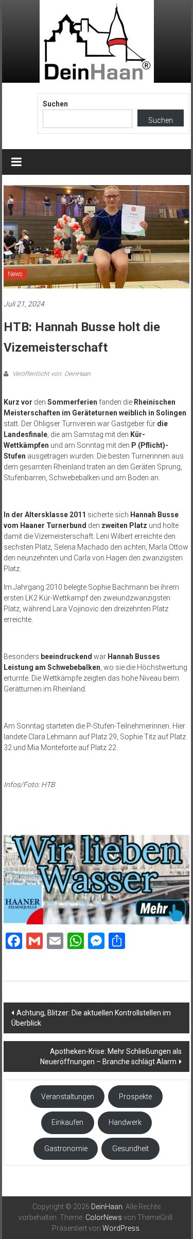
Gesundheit (130, 1148)
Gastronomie (65, 1148)
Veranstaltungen (67, 1096)
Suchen (55, 104)
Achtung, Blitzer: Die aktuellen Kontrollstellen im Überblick (91, 1018)
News (15, 274)
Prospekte (135, 1096)
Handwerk (125, 1122)
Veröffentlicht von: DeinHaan (51, 373)
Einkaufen (67, 1122)
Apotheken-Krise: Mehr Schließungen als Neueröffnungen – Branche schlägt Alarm (111, 1056)
